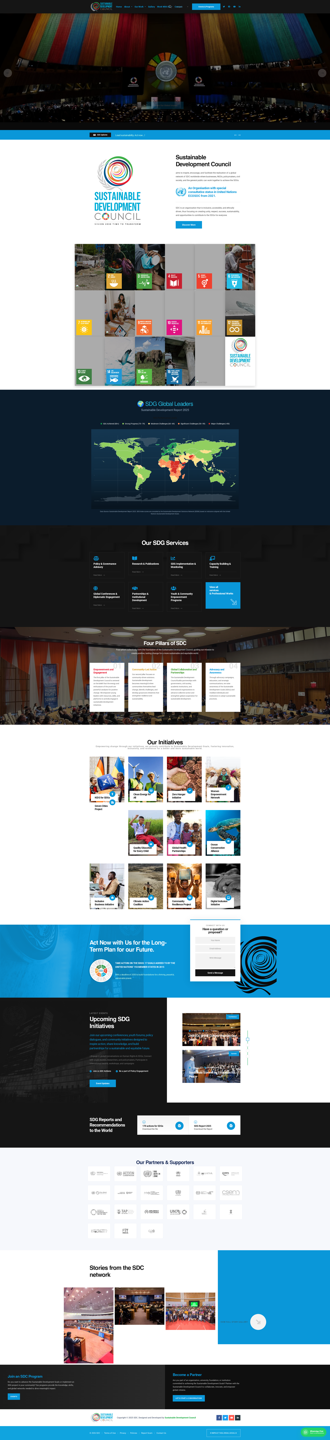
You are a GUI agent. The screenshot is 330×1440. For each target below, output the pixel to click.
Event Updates (102, 1083)
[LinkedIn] (239, 7)
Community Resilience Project (181, 903)
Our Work (139, 7)
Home (119, 7)
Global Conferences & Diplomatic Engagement (106, 595)
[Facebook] (229, 7)
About (127, 7)
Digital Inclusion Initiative (219, 903)
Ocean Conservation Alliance (218, 848)
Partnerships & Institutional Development (140, 597)
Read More (97, 575)
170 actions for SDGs (152, 1126)
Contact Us (161, 1433)
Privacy (123, 1433)
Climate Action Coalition (141, 903)
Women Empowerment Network (218, 794)
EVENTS (14, 1397)
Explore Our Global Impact (165, 93)
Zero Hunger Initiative (178, 796)
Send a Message (215, 973)
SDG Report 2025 (202, 1126)
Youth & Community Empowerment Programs (182, 597)
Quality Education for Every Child (142, 849)
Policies (133, 1433)
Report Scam (146, 1433)
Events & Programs (206, 7)
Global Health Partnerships (179, 849)
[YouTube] (234, 7)
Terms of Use (110, 1433)
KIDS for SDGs (102, 797)
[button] (247, 1039)
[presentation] (8, 73)
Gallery (151, 7)
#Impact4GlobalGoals (223, 1433)
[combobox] (181, 7)
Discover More (189, 225)
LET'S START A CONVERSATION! (189, 1398)
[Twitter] (224, 7)
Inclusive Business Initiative (104, 903)
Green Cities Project (101, 807)
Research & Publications (145, 563)
